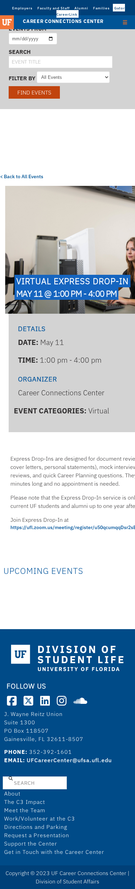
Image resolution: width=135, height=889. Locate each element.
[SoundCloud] (80, 701)
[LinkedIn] (45, 701)
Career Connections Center (63, 21)
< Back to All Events (21, 176)
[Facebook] (11, 701)
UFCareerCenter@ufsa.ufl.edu (69, 760)
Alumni (81, 8)
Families (101, 8)
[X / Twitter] (28, 701)
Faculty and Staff (53, 8)
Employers (22, 8)
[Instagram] (61, 701)
